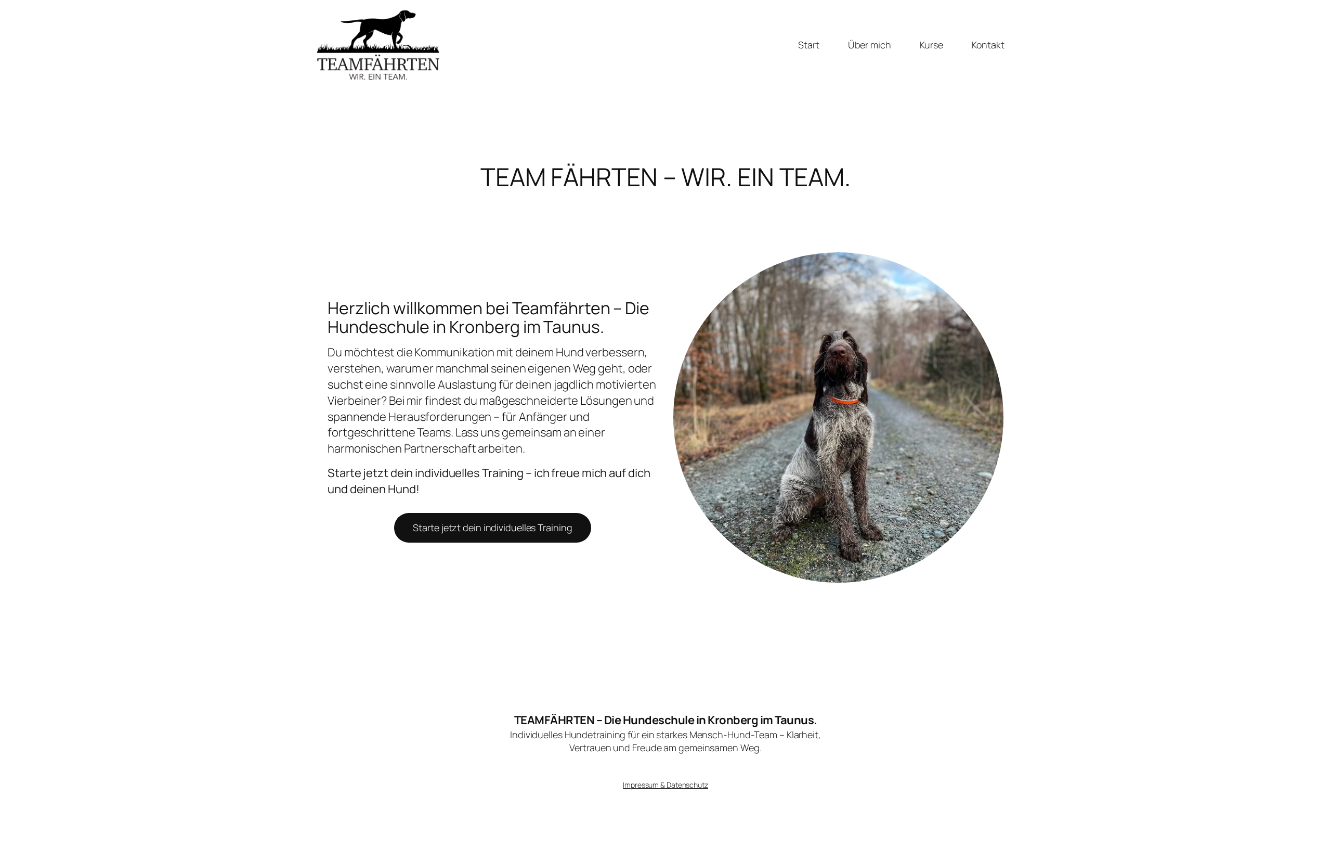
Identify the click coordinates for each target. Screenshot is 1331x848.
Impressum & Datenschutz (665, 785)
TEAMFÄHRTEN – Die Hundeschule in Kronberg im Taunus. (665, 720)
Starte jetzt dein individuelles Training (492, 527)
